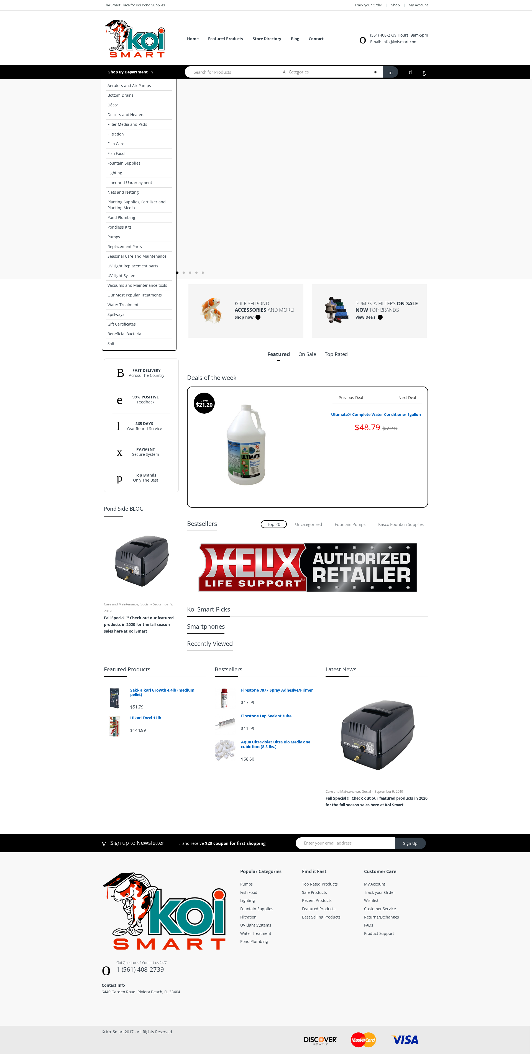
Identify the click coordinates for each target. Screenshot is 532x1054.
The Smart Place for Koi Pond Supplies (134, 4)
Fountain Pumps (350, 524)
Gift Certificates (122, 324)
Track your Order (368, 4)
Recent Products (317, 900)
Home (192, 38)
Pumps (114, 236)
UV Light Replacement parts (133, 265)
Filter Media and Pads (127, 124)
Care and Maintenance (121, 604)
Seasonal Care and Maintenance (137, 256)
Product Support (379, 933)
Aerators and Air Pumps (129, 85)
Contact (316, 38)
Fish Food (116, 153)
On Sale (307, 354)
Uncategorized (308, 524)
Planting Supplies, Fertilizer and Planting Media (136, 204)
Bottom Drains (121, 95)
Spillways (116, 314)
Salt (111, 343)
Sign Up (410, 843)
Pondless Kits (120, 227)
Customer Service (380, 908)
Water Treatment (123, 304)
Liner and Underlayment (130, 182)
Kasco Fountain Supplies (401, 524)
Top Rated (336, 354)
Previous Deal (351, 397)
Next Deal (407, 397)
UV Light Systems (123, 275)
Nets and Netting (123, 192)
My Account (418, 4)
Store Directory (267, 38)
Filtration (116, 134)
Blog (295, 38)
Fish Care (116, 143)
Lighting (115, 172)
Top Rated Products (319, 884)
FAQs (368, 925)
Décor (113, 105)
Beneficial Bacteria (124, 333)
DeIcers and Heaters (126, 114)
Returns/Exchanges (381, 917)
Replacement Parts (125, 246)
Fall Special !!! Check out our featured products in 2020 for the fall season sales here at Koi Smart (139, 624)
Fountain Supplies (124, 163)
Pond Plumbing (121, 217)
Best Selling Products (321, 917)
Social (144, 604)
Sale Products (314, 892)
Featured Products (225, 38)
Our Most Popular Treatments (135, 295)
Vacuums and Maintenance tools (137, 285)
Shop (395, 4)
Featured (278, 354)
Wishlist (371, 900)
